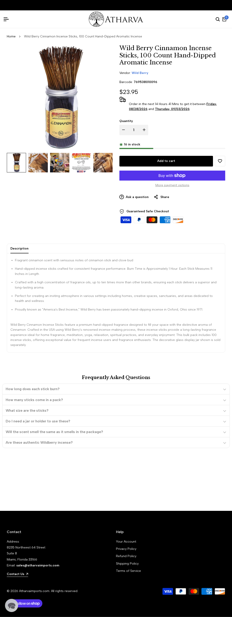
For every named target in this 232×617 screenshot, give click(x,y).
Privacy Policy (126, 549)
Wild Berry (140, 73)
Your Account (126, 542)
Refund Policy (126, 556)
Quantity (126, 121)
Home (11, 36)
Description (19, 248)
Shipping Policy (127, 564)
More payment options (172, 185)
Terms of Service (128, 571)
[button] (220, 161)
